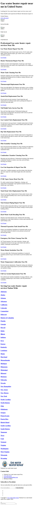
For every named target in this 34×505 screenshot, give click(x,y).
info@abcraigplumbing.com (11, 477)
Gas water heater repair (13, 497)
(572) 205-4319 (4, 18)
